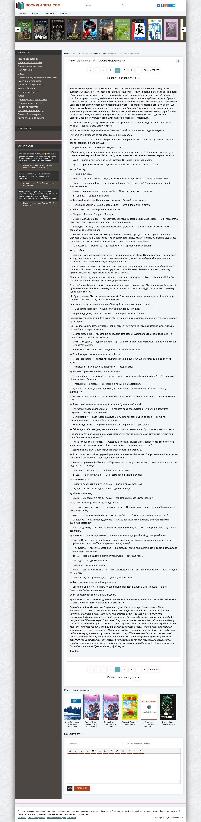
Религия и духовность (29, 81)
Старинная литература (30, 103)
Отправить (82, 788)
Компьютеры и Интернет (31, 118)
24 (145, 70)
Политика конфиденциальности (61, 818)
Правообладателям (36, 818)
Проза (21, 73)
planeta (43, 5)
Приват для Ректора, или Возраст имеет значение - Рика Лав (38, 166)
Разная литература (28, 107)
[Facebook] (162, 5)
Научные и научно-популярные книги (37, 77)
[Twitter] (173, 5)
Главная (22, 14)
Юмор (21, 95)
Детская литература (28, 92)
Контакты (65, 14)
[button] (70, 750)
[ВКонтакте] (158, 5)
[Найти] (122, 5)
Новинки (49, 14)
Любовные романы (28, 59)
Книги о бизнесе (26, 88)
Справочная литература (30, 110)
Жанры (35, 14)
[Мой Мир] (170, 5)
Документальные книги (30, 66)
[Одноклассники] (166, 5)
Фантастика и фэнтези (30, 62)
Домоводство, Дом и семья (32, 99)
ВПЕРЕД (155, 70)
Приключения (25, 70)
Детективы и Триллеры (30, 84)
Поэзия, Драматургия (29, 114)
